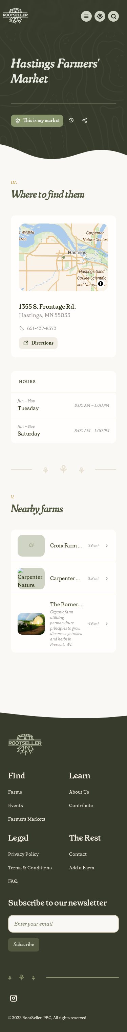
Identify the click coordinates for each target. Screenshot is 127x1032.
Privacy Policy (23, 854)
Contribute (81, 805)
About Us (79, 792)
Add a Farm (81, 868)
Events (15, 805)
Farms (15, 792)
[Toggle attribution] (101, 284)
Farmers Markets (26, 819)
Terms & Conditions (30, 868)
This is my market (41, 120)
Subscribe (24, 944)
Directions (42, 343)
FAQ (13, 881)
